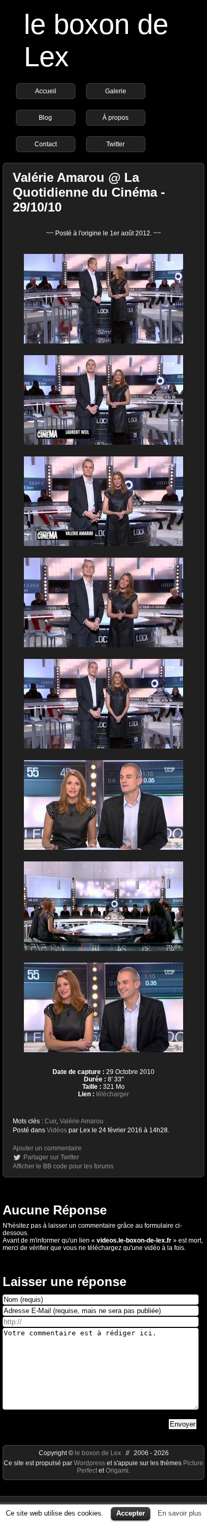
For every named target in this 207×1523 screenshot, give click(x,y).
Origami (117, 1470)
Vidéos (57, 1130)
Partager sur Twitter (51, 1157)
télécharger (112, 1094)
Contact (45, 144)
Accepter (130, 1513)
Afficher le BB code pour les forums (63, 1166)
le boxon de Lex (98, 1453)
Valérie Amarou (81, 1121)
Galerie (115, 91)
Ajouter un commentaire (47, 1148)
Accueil (45, 91)
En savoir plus (180, 1513)
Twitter (115, 144)
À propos (115, 117)
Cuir (50, 1121)
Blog (45, 117)
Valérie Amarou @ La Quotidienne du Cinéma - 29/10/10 (89, 192)
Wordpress (90, 1463)
